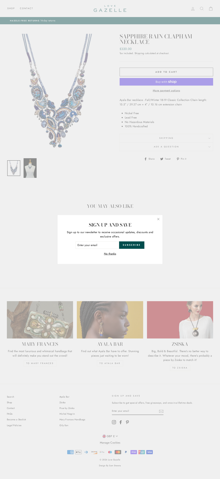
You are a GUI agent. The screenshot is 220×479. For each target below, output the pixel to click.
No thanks (110, 254)
